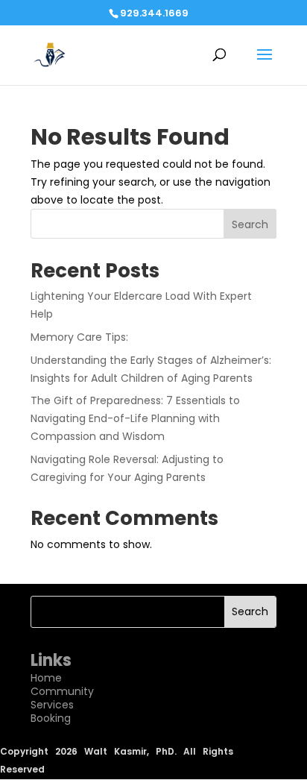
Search (250, 224)
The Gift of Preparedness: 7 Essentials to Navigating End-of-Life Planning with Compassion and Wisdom (135, 418)
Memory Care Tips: (79, 337)
